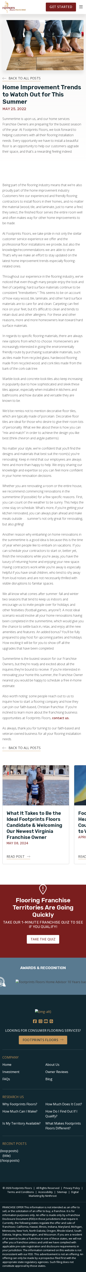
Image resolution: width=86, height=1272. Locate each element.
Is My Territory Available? (21, 1123)
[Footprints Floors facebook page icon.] (35, 1021)
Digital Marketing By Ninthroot (54, 1194)
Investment (10, 1072)
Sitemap (62, 1192)
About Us (52, 1064)
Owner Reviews (56, 1072)
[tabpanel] (36, 814)
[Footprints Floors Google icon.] (51, 1021)
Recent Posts (14, 1144)
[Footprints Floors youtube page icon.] (46, 1021)
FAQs (6, 1079)
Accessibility (45, 1192)
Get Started (61, 7)
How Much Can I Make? (19, 1111)
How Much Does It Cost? (63, 1104)
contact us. (60, 718)
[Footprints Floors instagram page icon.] (40, 1021)
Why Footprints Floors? (19, 1104)
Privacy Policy (72, 1188)
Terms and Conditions (21, 1192)
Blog (48, 1079)
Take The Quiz (43, 939)
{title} (6, 1155)
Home (6, 1064)
